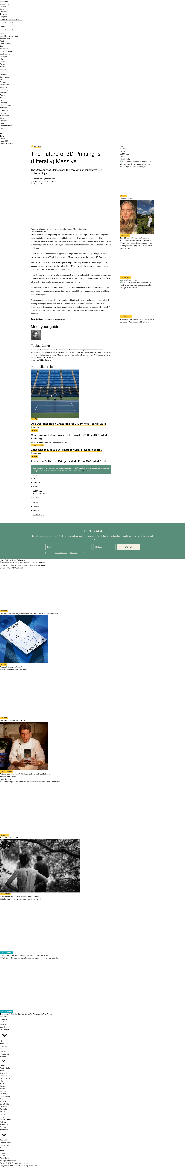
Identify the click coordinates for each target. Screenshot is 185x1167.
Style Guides (4, 84)
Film (1, 59)
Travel (2, 46)
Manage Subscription (8, 1160)
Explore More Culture (8, 776)
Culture (3, 6)
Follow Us (3, 19)
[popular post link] (137, 177)
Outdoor (3, 128)
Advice (2, 95)
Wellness (3, 11)
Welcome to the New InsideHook (12, 720)
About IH (3, 1140)
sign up (84, 471)
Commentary (5, 77)
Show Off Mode (6, 51)
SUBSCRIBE (37, 491)
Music (2, 67)
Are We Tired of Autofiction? (131, 198)
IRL (1, 1049)
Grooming (3, 90)
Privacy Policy (74, 553)
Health (2, 100)
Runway (3, 82)
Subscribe (11, 19)
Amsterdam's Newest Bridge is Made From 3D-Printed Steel (68, 461)
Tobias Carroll (38, 178)
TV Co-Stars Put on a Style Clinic (12, 838)
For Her (3, 131)
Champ (2, 1051)
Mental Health (5, 105)
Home (2, 123)
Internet (3, 69)
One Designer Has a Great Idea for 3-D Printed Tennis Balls (68, 423)
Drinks (2, 41)
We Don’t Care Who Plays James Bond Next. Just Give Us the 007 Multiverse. (29, 613)
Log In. (45, 493)
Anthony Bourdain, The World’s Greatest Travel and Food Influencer (25, 774)
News (2, 79)
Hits (1, 1041)
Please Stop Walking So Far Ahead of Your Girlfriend (19, 896)
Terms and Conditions (61, 553)
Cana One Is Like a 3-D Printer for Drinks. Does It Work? (66, 449)
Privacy (3, 1153)
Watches (3, 87)
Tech (1, 133)
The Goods (4, 14)
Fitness (2, 97)
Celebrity (3, 74)
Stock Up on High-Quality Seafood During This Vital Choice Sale (24, 955)
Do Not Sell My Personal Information (14, 1163)
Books (2, 61)
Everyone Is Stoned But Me (130, 280)
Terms (2, 1150)
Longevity (3, 102)
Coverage (3, 1046)
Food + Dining (5, 43)
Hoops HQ (4, 16)
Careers (3, 1155)
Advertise (3, 1148)
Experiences (4, 4)
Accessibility (4, 1158)
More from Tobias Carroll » (41, 360)
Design (2, 64)
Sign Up (128, 547)
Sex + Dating (5, 894)
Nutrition (3, 108)
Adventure (4, 49)
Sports (34, 419)
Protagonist (4, 1054)
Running (3, 113)
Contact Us (4, 1145)
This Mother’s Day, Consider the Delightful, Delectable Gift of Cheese (26, 1014)
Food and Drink (6, 125)
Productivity (4, 110)
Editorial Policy (5, 1142)
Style (2, 9)
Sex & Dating (5, 54)
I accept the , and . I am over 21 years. (68, 553)
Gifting (2, 138)
